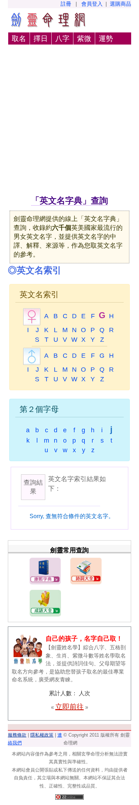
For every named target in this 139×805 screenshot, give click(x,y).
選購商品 (120, 4)
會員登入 (92, 4)
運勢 (106, 38)
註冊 (66, 4)
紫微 (84, 38)
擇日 (41, 38)
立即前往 (69, 707)
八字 (62, 38)
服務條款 (17, 735)
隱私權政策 (41, 735)
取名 (19, 38)
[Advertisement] (69, 121)
